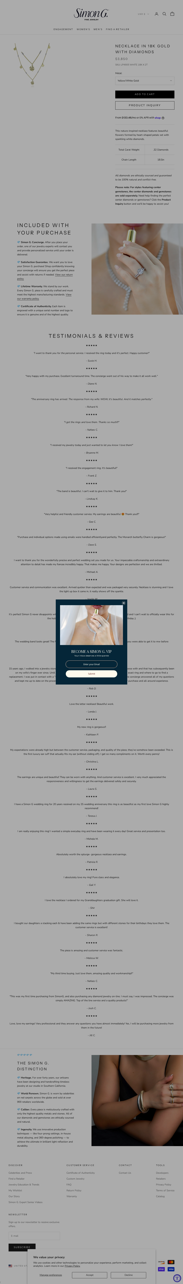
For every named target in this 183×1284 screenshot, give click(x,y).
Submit (91, 673)
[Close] (124, 603)
